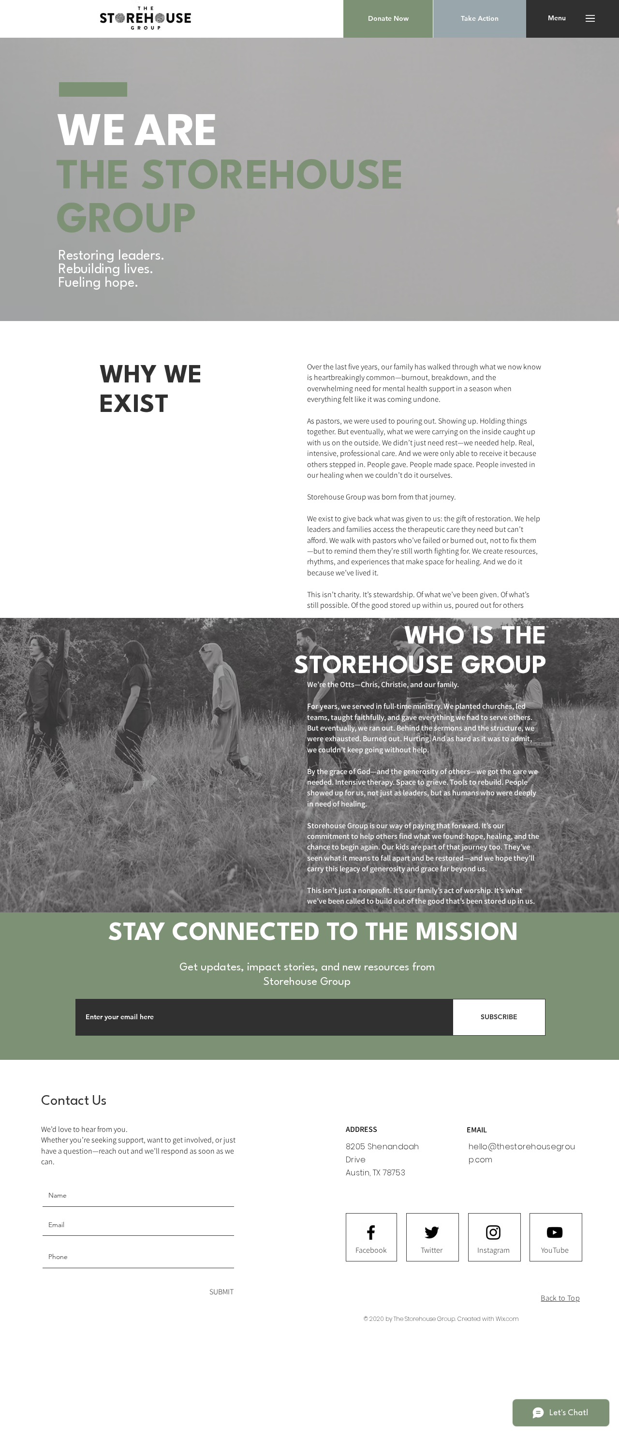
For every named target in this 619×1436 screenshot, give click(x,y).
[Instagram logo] (493, 1232)
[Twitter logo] (432, 1232)
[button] (388, 19)
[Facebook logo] (371, 1232)
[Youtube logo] (554, 1232)
